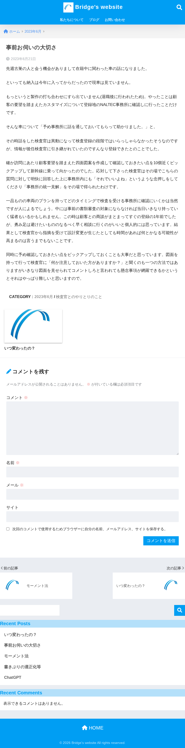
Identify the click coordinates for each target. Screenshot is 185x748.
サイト (12, 507)
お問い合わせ (115, 20)
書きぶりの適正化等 (22, 667)
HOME (95, 727)
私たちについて (72, 20)
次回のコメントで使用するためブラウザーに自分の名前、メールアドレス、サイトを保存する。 (90, 529)
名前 (13, 463)
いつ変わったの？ (20, 634)
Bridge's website (98, 7)
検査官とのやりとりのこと (79, 296)
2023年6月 (43, 296)
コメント (17, 397)
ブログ (94, 20)
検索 (179, 610)
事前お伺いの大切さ (22, 645)
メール (15, 485)
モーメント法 (16, 656)
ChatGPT (12, 677)
